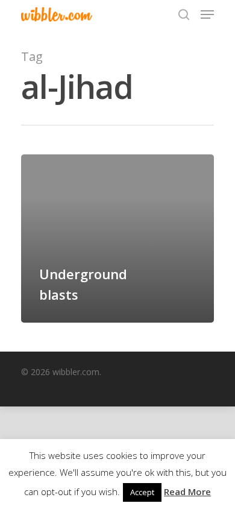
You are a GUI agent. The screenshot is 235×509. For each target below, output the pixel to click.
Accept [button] (142, 492)
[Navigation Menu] (207, 14)
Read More (187, 491)
